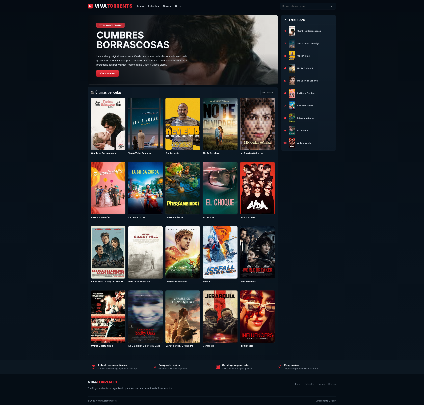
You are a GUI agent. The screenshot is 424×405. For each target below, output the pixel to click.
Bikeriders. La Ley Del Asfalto (107, 281)
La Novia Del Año (100, 217)
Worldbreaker (248, 281)
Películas (153, 6)
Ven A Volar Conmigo (139, 153)
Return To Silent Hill (139, 281)
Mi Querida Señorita (251, 153)
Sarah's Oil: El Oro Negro (179, 345)
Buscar (332, 384)
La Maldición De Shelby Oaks (144, 345)
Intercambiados (174, 217)
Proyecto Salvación (176, 281)
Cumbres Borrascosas (103, 153)
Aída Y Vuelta (247, 217)
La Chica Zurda (136, 217)
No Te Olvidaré (211, 153)
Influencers (246, 345)
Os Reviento (172, 153)
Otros (178, 6)
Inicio (140, 6)
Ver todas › (267, 92)
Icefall (206, 281)
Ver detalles (107, 73)
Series (167, 6)
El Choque (208, 217)
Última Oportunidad (102, 345)
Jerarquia (208, 345)
